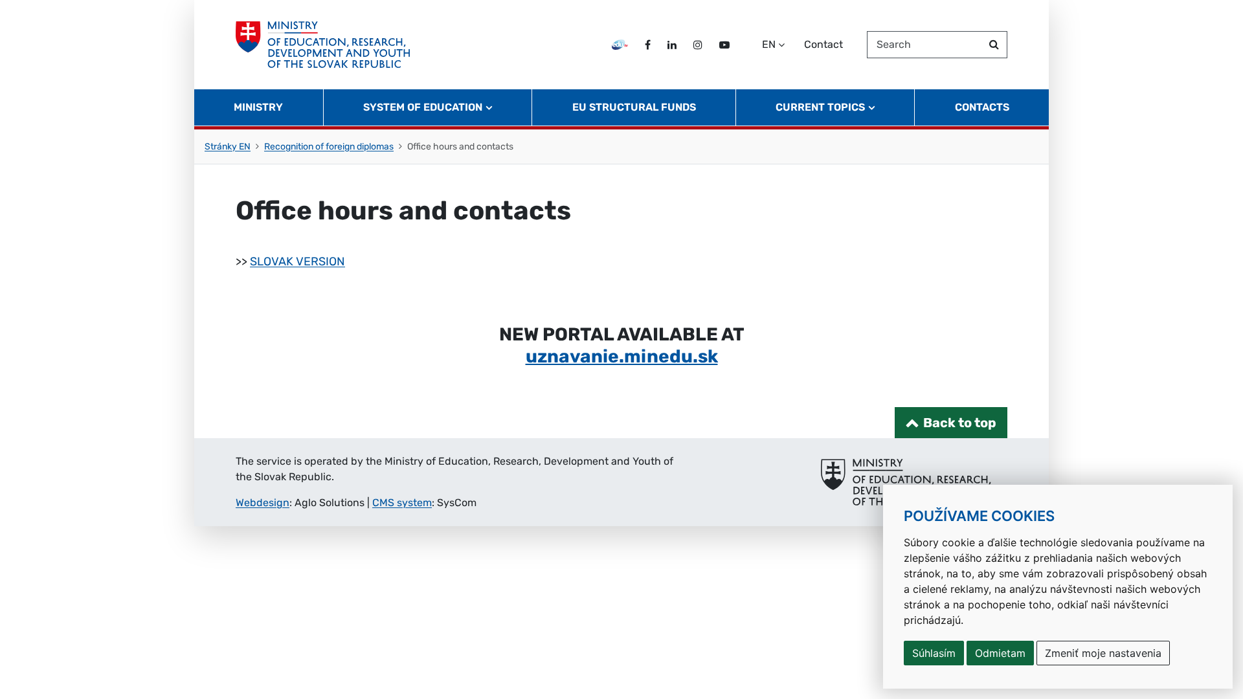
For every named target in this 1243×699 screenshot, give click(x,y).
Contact (823, 44)
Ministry (258, 107)
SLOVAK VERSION (297, 261)
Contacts (982, 107)
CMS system (402, 502)
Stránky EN (228, 146)
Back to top (959, 422)
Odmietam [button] (1000, 653)
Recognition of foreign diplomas (329, 146)
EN (769, 44)
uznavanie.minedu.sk (622, 356)
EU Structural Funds (634, 107)
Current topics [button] (820, 107)
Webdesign (262, 502)
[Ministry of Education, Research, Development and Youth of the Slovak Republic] (323, 44)
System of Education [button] (422, 107)
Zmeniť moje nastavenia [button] (1103, 653)
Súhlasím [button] (934, 653)
